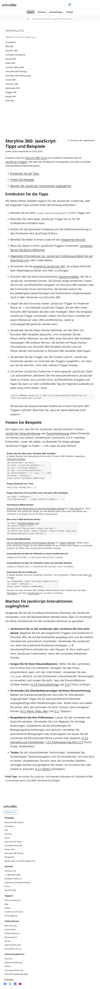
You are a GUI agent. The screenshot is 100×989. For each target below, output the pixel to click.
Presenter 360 (11, 84)
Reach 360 (10, 63)
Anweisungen (33, 593)
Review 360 (10, 59)
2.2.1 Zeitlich (43, 769)
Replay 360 (10, 96)
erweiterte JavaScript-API (49, 266)
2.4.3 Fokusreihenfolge (45, 684)
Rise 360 (9, 46)
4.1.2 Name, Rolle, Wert (35, 711)
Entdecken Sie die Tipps (24, 173)
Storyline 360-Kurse (36, 158)
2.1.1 (57, 711)
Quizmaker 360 (12, 88)
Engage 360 (10, 92)
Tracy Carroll (75, 508)
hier (90, 575)
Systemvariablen (69, 276)
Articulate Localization (15, 54)
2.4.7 (68, 684)
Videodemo (12, 593)
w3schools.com (19, 260)
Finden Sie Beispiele (22, 179)
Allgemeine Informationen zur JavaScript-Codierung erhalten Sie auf (51, 256)
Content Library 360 (14, 67)
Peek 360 (9, 100)
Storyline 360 (11, 50)
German (11, 812)
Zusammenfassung (57, 433)
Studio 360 (10, 80)
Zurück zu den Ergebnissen (82, 140)
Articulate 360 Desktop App (18, 75)
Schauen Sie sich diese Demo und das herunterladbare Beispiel (36, 508)
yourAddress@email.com (28, 523)
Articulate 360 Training (15, 71)
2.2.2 (80, 742)
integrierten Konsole (73, 239)
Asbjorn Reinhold (67, 542)
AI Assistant (10, 42)
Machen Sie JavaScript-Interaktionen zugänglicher (40, 185)
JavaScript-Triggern (16, 161)
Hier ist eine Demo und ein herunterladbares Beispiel (31, 542)
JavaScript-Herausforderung (22, 433)
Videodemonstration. (16, 459)
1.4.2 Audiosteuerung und (61, 742)
